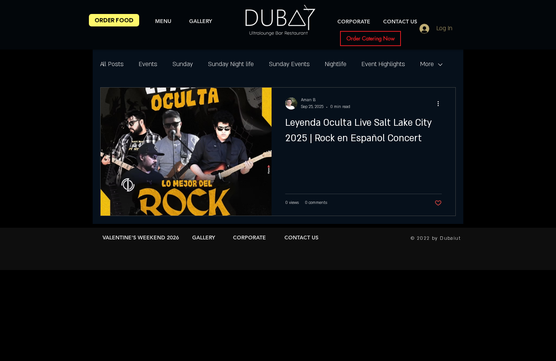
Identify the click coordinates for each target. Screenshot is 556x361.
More (427, 64)
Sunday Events (289, 64)
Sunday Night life (231, 64)
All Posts (112, 64)
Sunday (182, 64)
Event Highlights (383, 64)
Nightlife (335, 64)
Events (148, 64)
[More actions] (440, 103)
